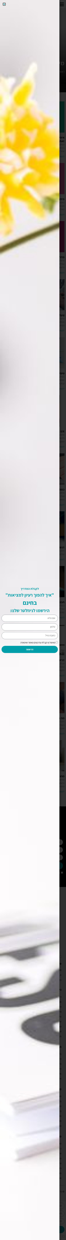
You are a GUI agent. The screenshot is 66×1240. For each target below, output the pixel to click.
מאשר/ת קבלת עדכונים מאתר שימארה (37, 642)
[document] (33, 620)
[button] (4, 4)
